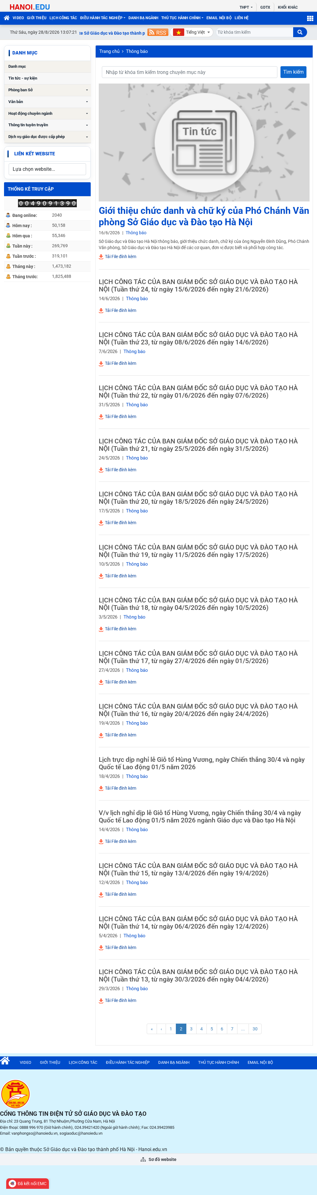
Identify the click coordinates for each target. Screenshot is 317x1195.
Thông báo (137, 51)
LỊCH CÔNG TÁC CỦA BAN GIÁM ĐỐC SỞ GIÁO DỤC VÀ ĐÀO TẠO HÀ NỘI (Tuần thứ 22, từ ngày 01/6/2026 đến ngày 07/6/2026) (198, 391)
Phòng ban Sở (20, 90)
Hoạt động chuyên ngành (30, 113)
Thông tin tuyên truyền (28, 125)
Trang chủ (109, 51)
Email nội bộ (219, 18)
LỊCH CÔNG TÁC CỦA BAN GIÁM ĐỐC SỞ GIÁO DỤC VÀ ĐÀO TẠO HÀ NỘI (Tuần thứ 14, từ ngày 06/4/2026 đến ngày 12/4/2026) (198, 922)
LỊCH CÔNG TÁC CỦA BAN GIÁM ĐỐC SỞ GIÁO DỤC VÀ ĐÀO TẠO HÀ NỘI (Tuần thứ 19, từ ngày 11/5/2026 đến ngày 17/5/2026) (198, 551)
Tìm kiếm (293, 72)
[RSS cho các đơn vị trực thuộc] (157, 32)
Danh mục (17, 66)
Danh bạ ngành (143, 18)
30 (255, 1028)
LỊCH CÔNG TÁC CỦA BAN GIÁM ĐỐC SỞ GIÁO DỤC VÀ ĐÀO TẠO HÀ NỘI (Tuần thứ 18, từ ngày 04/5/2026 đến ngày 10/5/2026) (198, 604)
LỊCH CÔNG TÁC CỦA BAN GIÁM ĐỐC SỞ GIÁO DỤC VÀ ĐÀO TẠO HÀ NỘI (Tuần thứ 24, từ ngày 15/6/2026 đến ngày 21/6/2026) (198, 285)
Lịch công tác (63, 18)
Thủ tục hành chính (180, 18)
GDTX (265, 7)
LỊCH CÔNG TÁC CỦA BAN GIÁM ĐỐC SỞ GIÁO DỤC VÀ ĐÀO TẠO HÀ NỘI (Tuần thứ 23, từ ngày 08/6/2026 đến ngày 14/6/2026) (198, 338)
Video (18, 18)
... (243, 1028)
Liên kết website (34, 154)
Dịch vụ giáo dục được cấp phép (36, 136)
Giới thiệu (36, 18)
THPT (245, 7)
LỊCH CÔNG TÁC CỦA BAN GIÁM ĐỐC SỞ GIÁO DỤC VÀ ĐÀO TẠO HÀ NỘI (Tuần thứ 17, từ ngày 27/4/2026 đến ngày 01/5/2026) (198, 657)
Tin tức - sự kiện (22, 78)
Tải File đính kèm (120, 256)
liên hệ (242, 18)
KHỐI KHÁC (288, 7)
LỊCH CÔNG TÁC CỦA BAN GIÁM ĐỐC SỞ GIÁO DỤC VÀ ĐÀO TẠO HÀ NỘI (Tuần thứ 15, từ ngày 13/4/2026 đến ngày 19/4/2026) (198, 869)
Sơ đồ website (162, 1159)
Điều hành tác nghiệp (101, 18)
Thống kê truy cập (31, 189)
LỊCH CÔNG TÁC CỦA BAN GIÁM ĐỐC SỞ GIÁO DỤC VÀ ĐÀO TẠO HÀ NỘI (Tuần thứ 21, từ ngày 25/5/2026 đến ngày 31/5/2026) (198, 445)
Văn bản (15, 101)
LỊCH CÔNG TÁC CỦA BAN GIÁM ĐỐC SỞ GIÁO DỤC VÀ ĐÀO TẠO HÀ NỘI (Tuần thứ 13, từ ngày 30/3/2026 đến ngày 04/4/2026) (198, 975)
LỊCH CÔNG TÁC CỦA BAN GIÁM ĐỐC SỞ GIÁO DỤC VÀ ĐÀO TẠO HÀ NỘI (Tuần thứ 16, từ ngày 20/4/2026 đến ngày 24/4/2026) (198, 710)
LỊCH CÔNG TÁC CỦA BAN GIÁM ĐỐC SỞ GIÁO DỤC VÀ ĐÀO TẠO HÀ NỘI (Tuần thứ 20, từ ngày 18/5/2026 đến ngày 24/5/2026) (198, 497)
